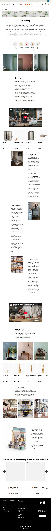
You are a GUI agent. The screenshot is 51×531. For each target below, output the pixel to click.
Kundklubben (12, 505)
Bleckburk (4, 142)
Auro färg (16, 6)
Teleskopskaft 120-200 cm (18, 142)
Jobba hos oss (20, 506)
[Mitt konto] (42, 4)
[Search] (13, 4)
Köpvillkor (4, 507)
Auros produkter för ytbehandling (33, 262)
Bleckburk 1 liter (29, 142)
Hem (2, 9)
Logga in (11, 503)
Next (46, 137)
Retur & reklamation (6, 511)
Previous (5, 137)
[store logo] (25, 4)
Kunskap (35, 6)
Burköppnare (40, 142)
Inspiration (40, 6)
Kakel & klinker (22, 6)
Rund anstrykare (5, 375)
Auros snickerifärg (14, 206)
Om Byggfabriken (21, 504)
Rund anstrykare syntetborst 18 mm (31, 376)
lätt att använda (35, 176)
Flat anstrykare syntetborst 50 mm (43, 376)
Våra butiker (5, 505)
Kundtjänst (4, 503)
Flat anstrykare (16, 375)
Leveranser (5, 509)
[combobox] (7, 4)
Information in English (21, 508)
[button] (16, 471)
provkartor (39, 444)
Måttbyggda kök (29, 6)
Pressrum (19, 521)
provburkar (35, 444)
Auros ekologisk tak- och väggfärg (34, 155)
